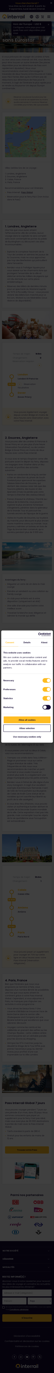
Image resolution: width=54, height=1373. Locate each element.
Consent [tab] (9, 642)
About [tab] (44, 642)
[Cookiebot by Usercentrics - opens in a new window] (38, 634)
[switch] (46, 689)
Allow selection (27, 728)
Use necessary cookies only (27, 736)
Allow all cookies (27, 720)
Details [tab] (27, 642)
